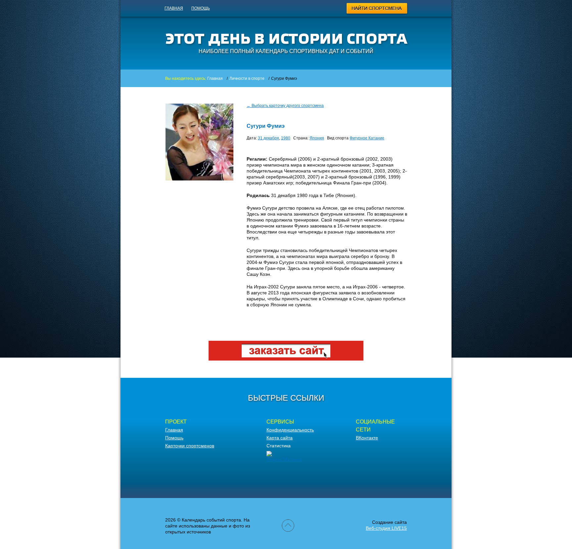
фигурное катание (367, 138)
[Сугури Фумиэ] (199, 178)
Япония (317, 138)
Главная (174, 8)
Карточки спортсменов (189, 445)
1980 (285, 138)
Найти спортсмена (377, 9)
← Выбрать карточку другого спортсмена (285, 105)
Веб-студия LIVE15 (386, 528)
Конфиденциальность (290, 429)
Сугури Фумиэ (266, 126)
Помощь (200, 8)
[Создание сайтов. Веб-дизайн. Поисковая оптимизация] (286, 359)
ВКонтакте (367, 437)
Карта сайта (279, 437)
